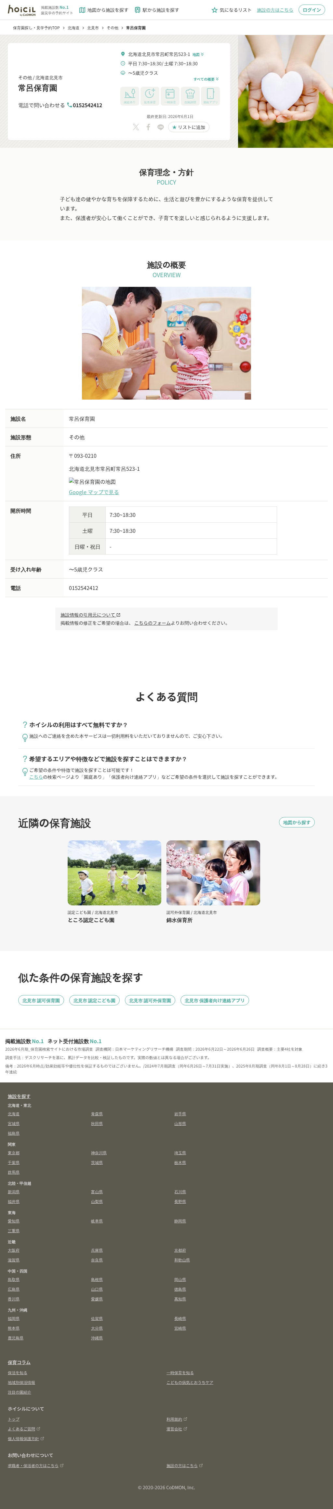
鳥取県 (14, 1279)
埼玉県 (180, 1152)
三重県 (14, 1230)
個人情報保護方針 (23, 1438)
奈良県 (97, 1259)
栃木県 (180, 1162)
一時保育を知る (180, 1372)
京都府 (180, 1250)
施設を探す (19, 1096)
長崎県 (180, 1318)
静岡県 (180, 1220)
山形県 (180, 1123)
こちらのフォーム (152, 623)
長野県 (180, 1201)
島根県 (97, 1279)
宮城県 (14, 1123)
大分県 (97, 1328)
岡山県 (180, 1279)
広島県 (14, 1289)
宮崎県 (180, 1328)
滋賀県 (14, 1259)
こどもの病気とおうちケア (189, 1382)
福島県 (14, 1133)
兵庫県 (97, 1250)
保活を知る (17, 1372)
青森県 (97, 1113)
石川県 (180, 1191)
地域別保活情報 (21, 1382)
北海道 (14, 1113)
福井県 (14, 1201)
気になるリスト (231, 10)
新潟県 (14, 1191)
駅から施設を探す (156, 10)
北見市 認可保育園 (41, 1000)
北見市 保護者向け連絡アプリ (215, 1000)
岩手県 (180, 1113)
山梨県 (97, 1201)
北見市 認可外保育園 (150, 1000)
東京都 (14, 1152)
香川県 (14, 1298)
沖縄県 (97, 1337)
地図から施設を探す (103, 10)
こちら (36, 777)
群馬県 (14, 1172)
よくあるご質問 (21, 1428)
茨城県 (97, 1162)
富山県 (97, 1191)
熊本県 (14, 1328)
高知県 (180, 1298)
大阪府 (14, 1250)
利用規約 (174, 1419)
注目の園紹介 (19, 1392)
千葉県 (14, 1162)
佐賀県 (97, 1318)
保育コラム (19, 1362)
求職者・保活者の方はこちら (33, 1465)
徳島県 (180, 1289)
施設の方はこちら (275, 9)
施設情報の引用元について (90, 614)
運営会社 (174, 1428)
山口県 (97, 1289)
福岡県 (14, 1318)
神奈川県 (99, 1152)
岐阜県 (97, 1220)
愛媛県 (97, 1298)
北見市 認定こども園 (94, 1000)
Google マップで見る (94, 492)
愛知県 (14, 1220)
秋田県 (97, 1123)
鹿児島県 (15, 1337)
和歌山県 (182, 1259)
